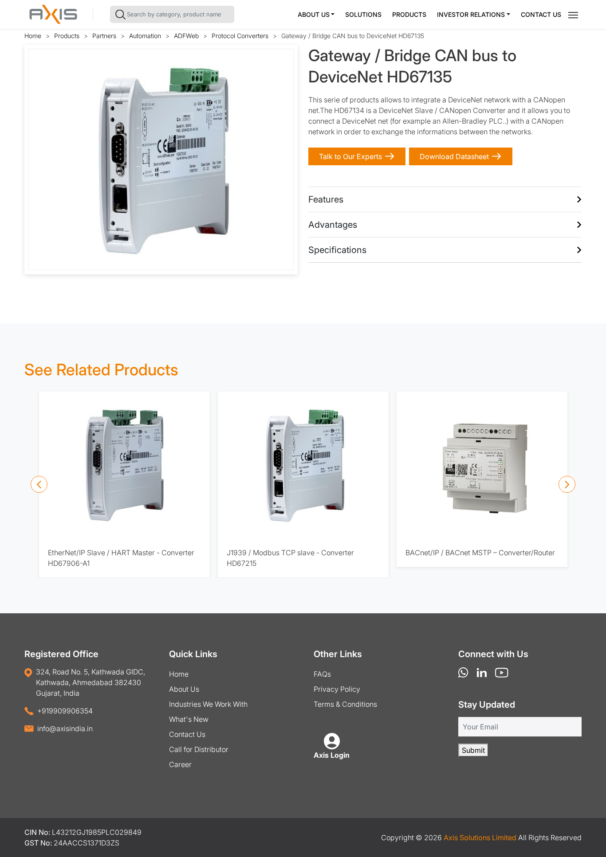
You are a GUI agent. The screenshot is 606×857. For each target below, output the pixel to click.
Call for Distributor (198, 749)
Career (180, 764)
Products (409, 14)
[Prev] (39, 484)
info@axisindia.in (65, 728)
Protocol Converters (240, 35)
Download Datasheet (454, 156)
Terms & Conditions (345, 704)
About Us (314, 14)
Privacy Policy (337, 689)
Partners (104, 35)
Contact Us (541, 14)
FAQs (322, 674)
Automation (145, 35)
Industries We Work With (208, 704)
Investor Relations (471, 14)
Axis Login (332, 755)
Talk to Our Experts (350, 156)
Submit (473, 750)
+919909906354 (65, 710)
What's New (189, 719)
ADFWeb (186, 35)
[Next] (567, 484)
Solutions (363, 14)
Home (32, 35)
